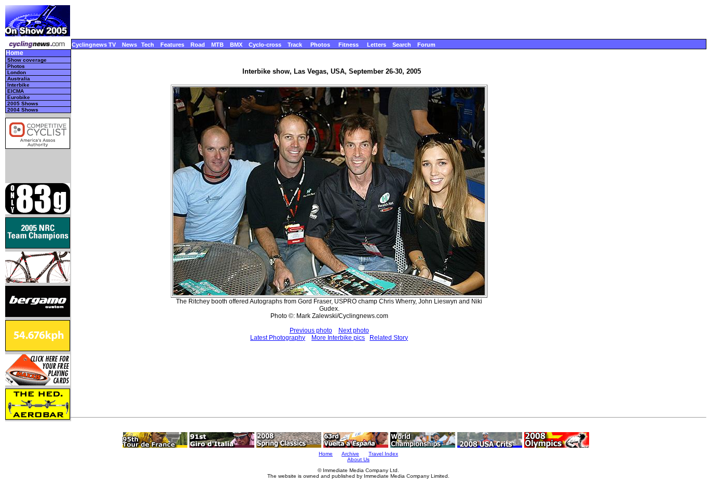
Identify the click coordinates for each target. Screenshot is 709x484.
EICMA (15, 91)
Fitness (348, 45)
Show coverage (27, 60)
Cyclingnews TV (94, 45)
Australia (18, 78)
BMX (236, 45)
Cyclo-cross (265, 45)
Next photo (353, 330)
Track (295, 45)
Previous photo (311, 330)
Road (197, 45)
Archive (350, 454)
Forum (426, 45)
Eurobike (18, 97)
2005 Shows (22, 103)
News (129, 45)
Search (401, 45)
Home (14, 53)
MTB (217, 45)
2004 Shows (22, 110)
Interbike (18, 85)
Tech (147, 45)
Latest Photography (277, 337)
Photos (320, 45)
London (16, 72)
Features (172, 45)
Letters (376, 45)
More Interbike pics (338, 337)
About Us (358, 459)
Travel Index (383, 454)
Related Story (389, 337)
